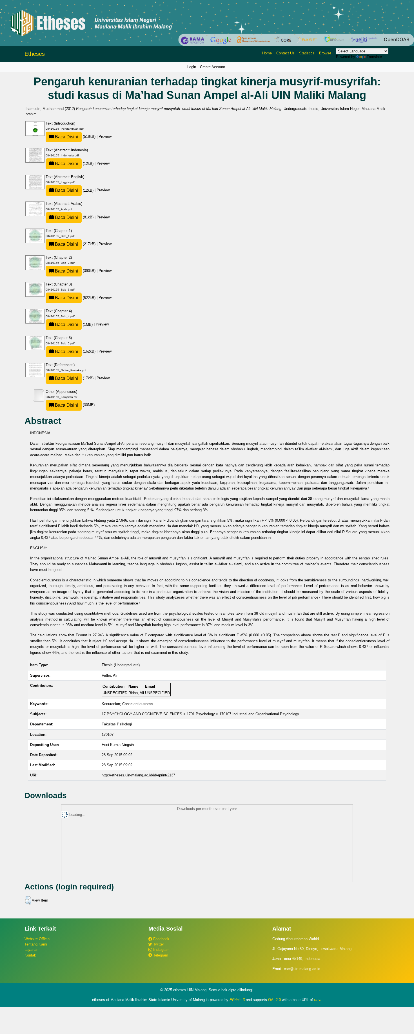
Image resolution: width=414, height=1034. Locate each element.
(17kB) (74, 378)
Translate (374, 57)
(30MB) (74, 405)
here (317, 1000)
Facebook (160, 939)
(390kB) (75, 271)
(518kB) (75, 136)
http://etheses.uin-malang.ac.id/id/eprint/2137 (138, 775)
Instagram (161, 949)
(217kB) (75, 244)
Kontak (30, 955)
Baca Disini (66, 136)
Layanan (31, 949)
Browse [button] (325, 53)
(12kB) (74, 163)
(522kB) (75, 298)
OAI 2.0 (274, 1000)
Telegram (160, 955)
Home (267, 53)
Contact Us (285, 53)
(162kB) (75, 351)
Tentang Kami (36, 944)
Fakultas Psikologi (117, 724)
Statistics (307, 53)
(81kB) (74, 217)
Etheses (35, 54)
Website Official (37, 939)
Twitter (158, 944)
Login (191, 67)
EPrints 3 (237, 1000)
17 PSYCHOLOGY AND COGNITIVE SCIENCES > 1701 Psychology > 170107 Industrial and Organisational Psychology (200, 714)
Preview (105, 136)
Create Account (212, 67)
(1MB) (74, 324)
